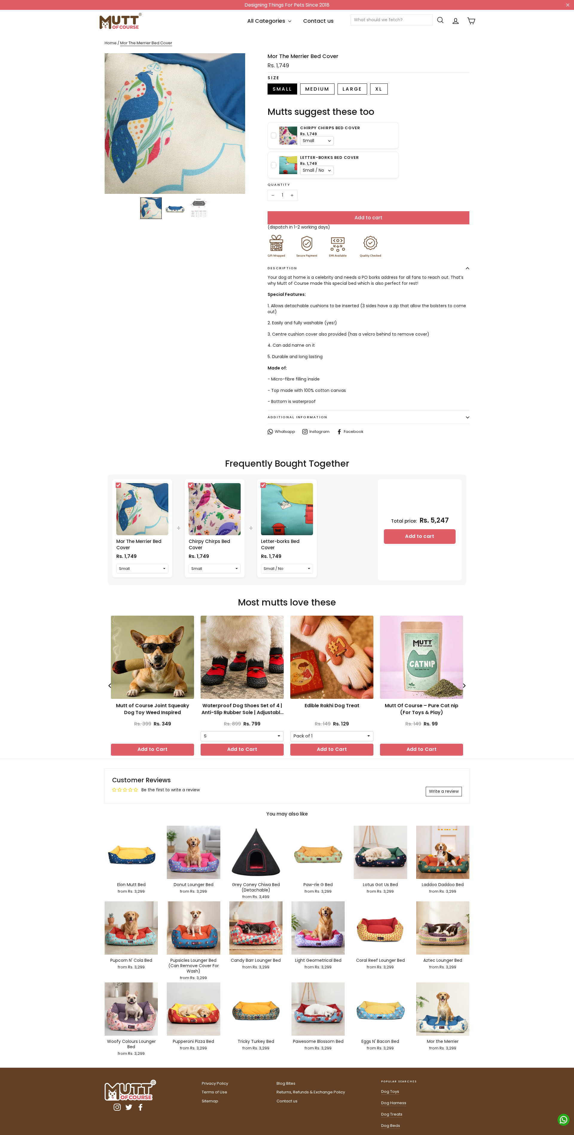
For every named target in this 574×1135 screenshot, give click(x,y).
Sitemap (210, 1101)
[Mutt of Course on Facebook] (140, 1107)
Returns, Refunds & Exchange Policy (311, 1092)
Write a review (444, 791)
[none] (151, 208)
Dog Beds (390, 1125)
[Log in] (455, 21)
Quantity (279, 185)
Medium (317, 89)
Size (274, 77)
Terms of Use (214, 1092)
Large (352, 89)
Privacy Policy (215, 1083)
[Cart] (471, 21)
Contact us (318, 21)
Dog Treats (391, 1114)
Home (111, 43)
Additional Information (297, 417)
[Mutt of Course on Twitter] (128, 1107)
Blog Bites (286, 1083)
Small (282, 89)
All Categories (267, 21)
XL (378, 89)
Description (282, 268)
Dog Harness (393, 1103)
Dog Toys (390, 1091)
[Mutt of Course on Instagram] (117, 1107)
